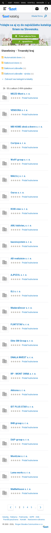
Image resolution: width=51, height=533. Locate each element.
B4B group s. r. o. (20, 423)
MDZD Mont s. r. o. (20, 93)
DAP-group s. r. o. (20, 439)
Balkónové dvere (11, 63)
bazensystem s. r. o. (21, 242)
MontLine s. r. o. (19, 456)
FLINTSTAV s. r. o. (20, 324)
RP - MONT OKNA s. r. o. (23, 373)
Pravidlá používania (10, 520)
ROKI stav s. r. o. (19, 209)
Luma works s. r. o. (21, 472)
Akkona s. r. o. (18, 390)
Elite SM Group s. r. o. (22, 340)
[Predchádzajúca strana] (11, 507)
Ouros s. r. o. (17, 192)
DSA (37, 517)
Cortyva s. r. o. (18, 143)
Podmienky (23, 517)
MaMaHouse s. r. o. (21, 489)
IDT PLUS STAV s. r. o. (22, 406)
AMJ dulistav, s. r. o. (21, 225)
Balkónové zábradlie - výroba (17, 74)
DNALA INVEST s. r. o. (22, 357)
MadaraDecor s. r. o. (21, 308)
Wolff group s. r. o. (20, 159)
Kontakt (23, 520)
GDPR (32, 517)
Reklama (13, 517)
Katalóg (5, 517)
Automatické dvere (13, 57)
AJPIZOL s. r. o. (19, 275)
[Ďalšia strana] (40, 507)
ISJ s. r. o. (16, 291)
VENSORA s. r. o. (19, 110)
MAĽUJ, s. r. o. (18, 176)
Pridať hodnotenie (30, 98)
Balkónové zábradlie (13, 68)
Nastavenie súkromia (36, 520)
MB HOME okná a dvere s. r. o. (27, 126)
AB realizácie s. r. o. (21, 258)
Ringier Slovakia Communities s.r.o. (29, 524)
